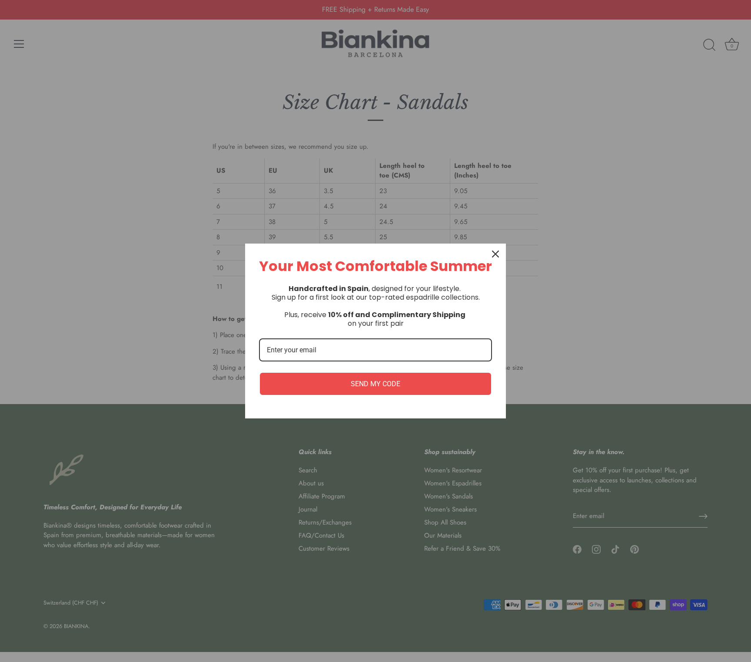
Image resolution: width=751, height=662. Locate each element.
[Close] (495, 254)
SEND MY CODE (375, 384)
